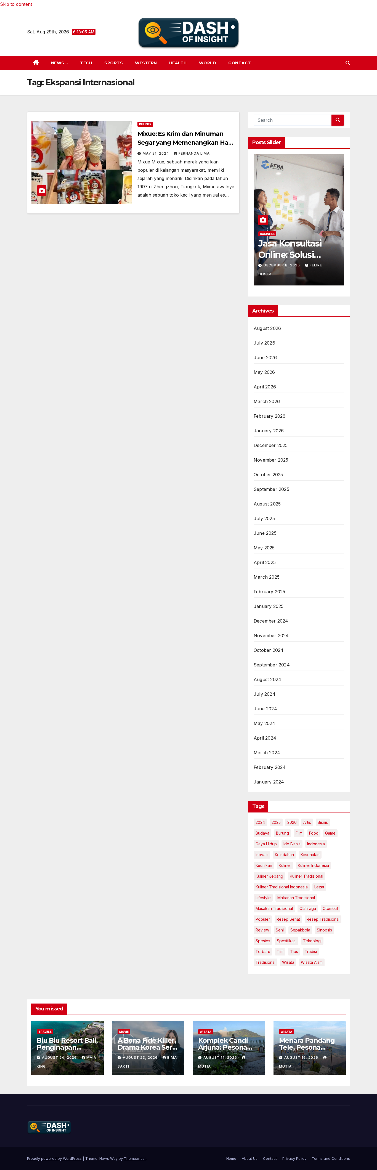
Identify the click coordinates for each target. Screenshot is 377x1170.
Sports (113, 62)
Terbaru (263, 951)
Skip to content (16, 4)
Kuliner (145, 124)
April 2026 (265, 387)
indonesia (316, 843)
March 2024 (267, 752)
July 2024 (264, 694)
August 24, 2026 (60, 1057)
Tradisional (265, 962)
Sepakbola (300, 930)
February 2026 (270, 416)
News (58, 62)
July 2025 (264, 518)
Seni (280, 930)
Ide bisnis (292, 843)
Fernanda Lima (194, 153)
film (299, 833)
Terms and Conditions (331, 1158)
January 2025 (268, 606)
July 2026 (264, 343)
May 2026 (264, 372)
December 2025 (271, 445)
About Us (249, 1158)
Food (313, 833)
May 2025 (264, 547)
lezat (319, 887)
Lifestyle (263, 897)
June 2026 (265, 357)
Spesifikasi (286, 940)
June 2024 (265, 708)
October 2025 (268, 474)
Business (267, 233)
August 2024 (267, 679)
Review (262, 930)
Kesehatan (310, 854)
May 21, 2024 (156, 153)
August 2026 (267, 328)
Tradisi (311, 951)
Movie (124, 1031)
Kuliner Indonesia (313, 865)
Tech (86, 62)
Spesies (263, 940)
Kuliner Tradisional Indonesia (282, 887)
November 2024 (271, 635)
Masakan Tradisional (274, 908)
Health (178, 62)
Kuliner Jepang (269, 876)
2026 (292, 822)
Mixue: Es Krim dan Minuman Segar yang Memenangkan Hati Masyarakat (184, 142)
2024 (260, 822)
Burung (282, 833)
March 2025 (267, 577)
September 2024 (272, 665)
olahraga (307, 908)
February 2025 (269, 591)
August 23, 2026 (141, 1057)
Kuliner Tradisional (306, 876)
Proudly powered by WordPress (55, 1158)
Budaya (262, 833)
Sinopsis (324, 930)
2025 (276, 822)
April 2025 (265, 562)
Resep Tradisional (323, 919)
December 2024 (271, 621)
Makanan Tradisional (296, 897)
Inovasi (262, 854)
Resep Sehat (288, 919)
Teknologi (312, 940)
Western (146, 62)
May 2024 (264, 723)
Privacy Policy (294, 1158)
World (207, 62)
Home (231, 1158)
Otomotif (330, 908)
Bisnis (323, 822)
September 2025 (271, 489)
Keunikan (264, 865)
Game (330, 833)
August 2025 (267, 504)
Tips (294, 951)
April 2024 (265, 738)
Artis (307, 822)
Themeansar (135, 1158)
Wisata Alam (312, 962)
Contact (239, 62)
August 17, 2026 (220, 1057)
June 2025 (265, 533)
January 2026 (269, 430)
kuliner (285, 865)
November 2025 (271, 460)
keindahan (284, 854)
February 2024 (270, 767)
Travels (45, 1031)
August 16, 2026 (301, 1057)
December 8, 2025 (282, 265)
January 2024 (269, 782)
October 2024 (268, 650)
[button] (348, 63)
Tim (280, 951)
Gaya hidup (266, 843)
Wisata (288, 962)
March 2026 (267, 401)
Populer (263, 919)
